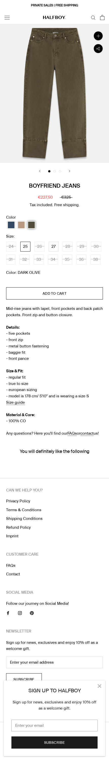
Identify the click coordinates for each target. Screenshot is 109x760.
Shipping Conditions (24, 518)
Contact (13, 574)
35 (67, 259)
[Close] (99, 686)
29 (82, 246)
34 (53, 259)
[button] (11, 225)
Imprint (12, 536)
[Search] (93, 17)
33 (39, 259)
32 (24, 259)
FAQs (72, 433)
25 (25, 246)
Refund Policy (18, 527)
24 (11, 246)
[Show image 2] (54, 171)
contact (87, 433)
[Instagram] (20, 613)
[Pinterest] (32, 613)
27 (53, 246)
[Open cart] (102, 17)
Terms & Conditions (23, 509)
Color (11, 217)
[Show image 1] (49, 171)
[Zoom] (98, 35)
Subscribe (54, 742)
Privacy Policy (18, 501)
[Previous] (40, 171)
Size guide (15, 402)
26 (39, 246)
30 (96, 246)
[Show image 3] (60, 171)
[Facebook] (8, 613)
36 (81, 259)
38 (95, 259)
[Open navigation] (7, 17)
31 (11, 259)
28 (67, 246)
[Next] (69, 171)
